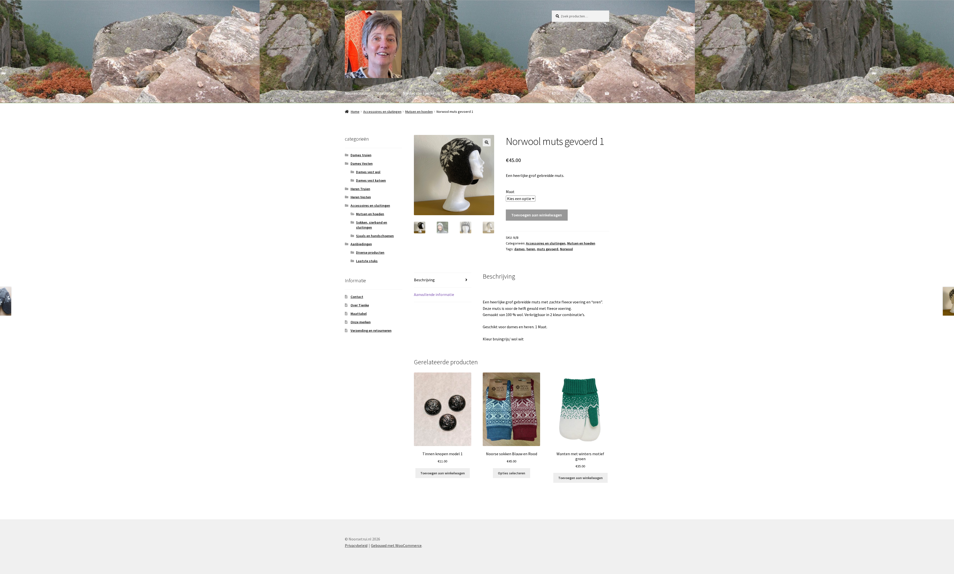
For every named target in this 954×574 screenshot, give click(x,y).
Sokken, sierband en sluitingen (371, 225)
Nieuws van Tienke (418, 93)
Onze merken (361, 322)
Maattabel (385, 93)
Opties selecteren (511, 473)
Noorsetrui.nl (356, 93)
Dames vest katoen (371, 180)
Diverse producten (370, 252)
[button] (487, 142)
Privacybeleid (356, 545)
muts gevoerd (547, 249)
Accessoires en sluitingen (382, 111)
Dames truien (361, 155)
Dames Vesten (362, 163)
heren (530, 249)
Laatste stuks (367, 261)
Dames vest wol (368, 172)
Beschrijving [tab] (424, 279)
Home (355, 111)
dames (519, 249)
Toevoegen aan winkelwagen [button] (442, 473)
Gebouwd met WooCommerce (396, 545)
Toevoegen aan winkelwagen (536, 214)
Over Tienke (360, 305)
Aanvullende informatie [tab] (434, 294)
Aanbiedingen (361, 244)
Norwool (566, 249)
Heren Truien (360, 189)
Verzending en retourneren (371, 330)
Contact (450, 93)
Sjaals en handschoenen (375, 236)
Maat (510, 191)
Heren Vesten (361, 197)
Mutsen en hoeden (419, 111)
